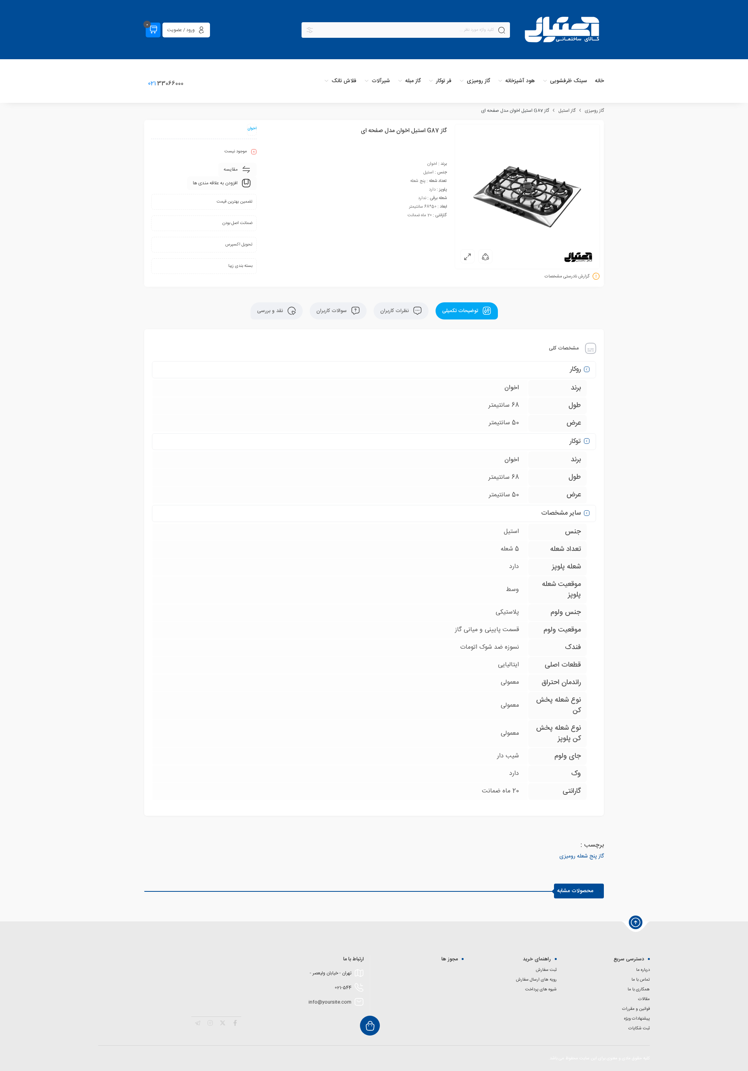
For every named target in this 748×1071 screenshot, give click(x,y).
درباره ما (643, 970)
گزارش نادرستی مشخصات (567, 276)
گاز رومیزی (594, 111)
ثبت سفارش (546, 970)
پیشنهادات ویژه (637, 1018)
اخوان (512, 388)
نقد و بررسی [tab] (270, 311)
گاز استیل (566, 111)
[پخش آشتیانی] (563, 30)
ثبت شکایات (639, 1028)
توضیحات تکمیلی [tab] (461, 311)
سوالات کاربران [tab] (332, 311)
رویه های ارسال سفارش (536, 979)
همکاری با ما (639, 989)
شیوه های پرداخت (541, 989)
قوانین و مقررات (636, 1009)
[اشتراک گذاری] (485, 256)
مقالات (644, 999)
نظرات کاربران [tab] (395, 311)
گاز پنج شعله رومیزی (581, 856)
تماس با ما (641, 979)
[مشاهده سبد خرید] (153, 30)
